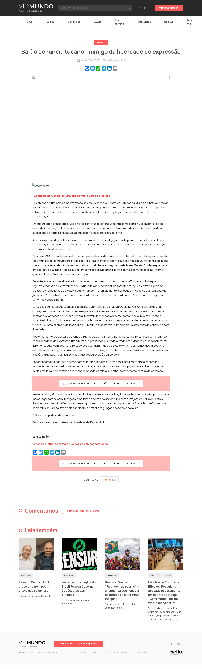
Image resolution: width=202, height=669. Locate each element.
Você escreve (119, 21)
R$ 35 (116, 383)
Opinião (168, 22)
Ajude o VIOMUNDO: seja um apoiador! (78, 643)
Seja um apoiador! (169, 7)
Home (28, 22)
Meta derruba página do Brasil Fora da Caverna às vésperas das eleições (79, 588)
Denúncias (74, 22)
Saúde (97, 22)
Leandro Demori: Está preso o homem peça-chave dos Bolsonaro (34, 586)
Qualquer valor (131, 383)
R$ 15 (106, 383)
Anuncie (96, 652)
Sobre (83, 652)
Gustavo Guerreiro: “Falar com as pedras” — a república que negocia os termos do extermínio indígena (122, 590)
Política (50, 22)
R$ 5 (96, 383)
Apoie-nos (190, 21)
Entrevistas (144, 22)
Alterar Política (141, 652)
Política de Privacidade (117, 652)
